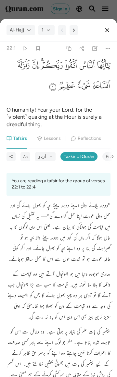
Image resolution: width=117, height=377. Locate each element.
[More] (108, 48)
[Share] (81, 48)
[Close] (107, 30)
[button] (102, 67)
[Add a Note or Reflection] (95, 48)
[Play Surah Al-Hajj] (25, 48)
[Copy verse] (68, 48)
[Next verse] (74, 30)
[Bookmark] (38, 48)
